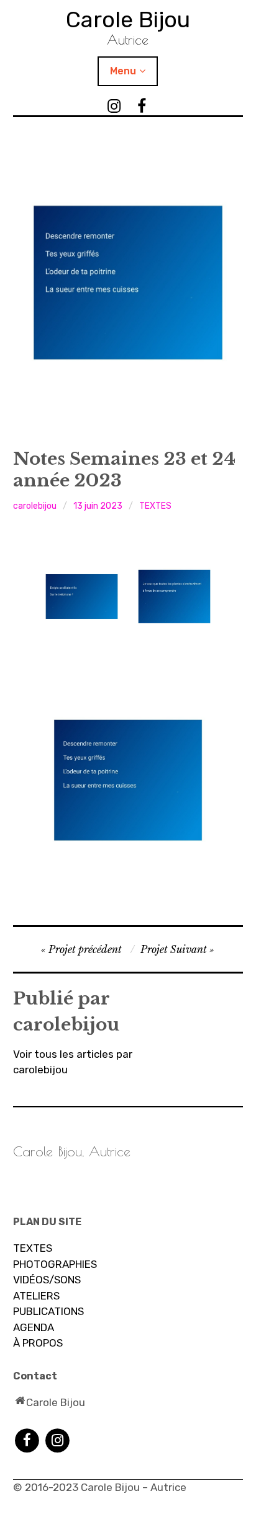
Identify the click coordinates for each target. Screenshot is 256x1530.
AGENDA (33, 1327)
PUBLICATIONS (48, 1311)
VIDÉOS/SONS (47, 1279)
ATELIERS (36, 1296)
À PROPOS (38, 1343)
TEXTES (155, 506)
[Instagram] (57, 1439)
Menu (123, 71)
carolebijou (35, 506)
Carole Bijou (128, 19)
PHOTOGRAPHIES (55, 1264)
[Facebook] (27, 1439)
